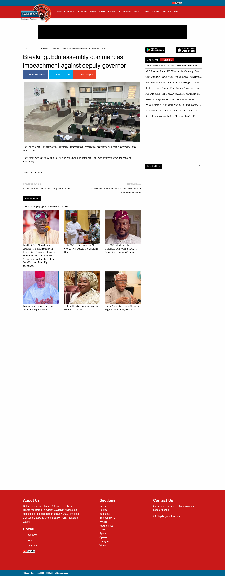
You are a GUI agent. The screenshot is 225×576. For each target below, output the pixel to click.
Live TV (167, 59)
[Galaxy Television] (36, 11)
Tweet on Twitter (62, 75)
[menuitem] (61, 12)
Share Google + (85, 75)
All (200, 165)
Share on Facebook (37, 75)
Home (25, 48)
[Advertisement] (112, 32)
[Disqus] (82, 356)
